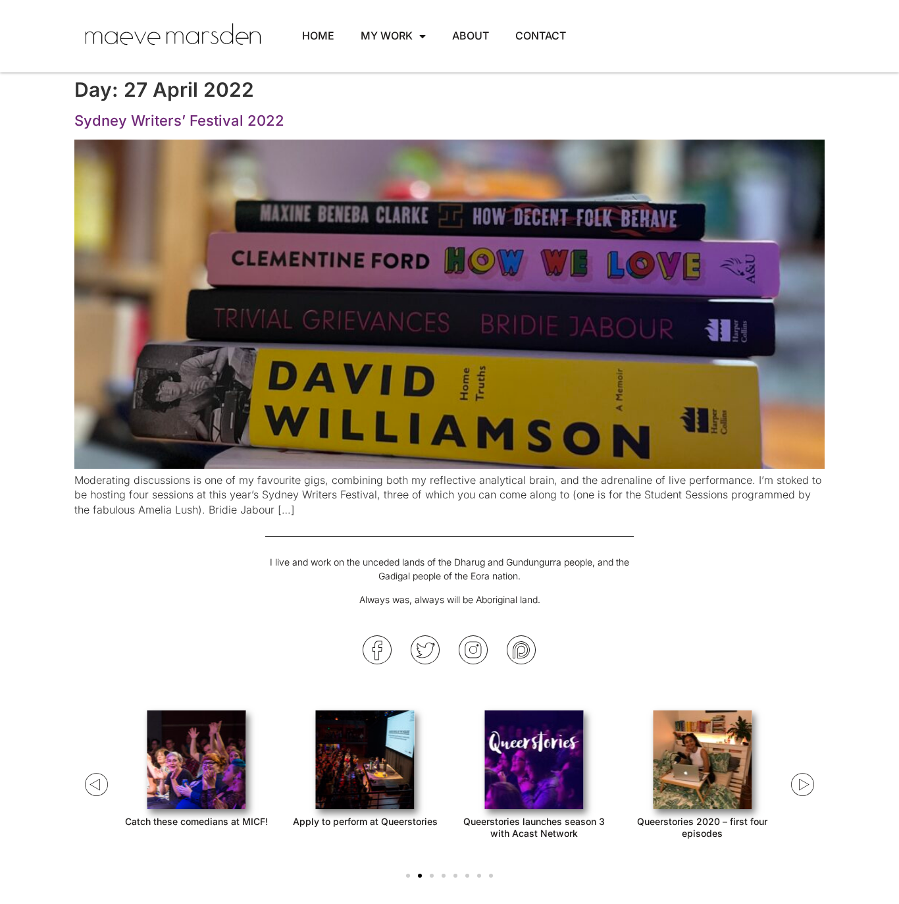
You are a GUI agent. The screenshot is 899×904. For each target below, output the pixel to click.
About (470, 35)
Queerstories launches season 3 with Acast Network (534, 827)
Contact (540, 35)
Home (318, 35)
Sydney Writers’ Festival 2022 (179, 120)
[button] (408, 876)
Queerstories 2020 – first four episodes (702, 827)
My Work (387, 35)
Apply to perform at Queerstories (365, 821)
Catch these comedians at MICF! (196, 821)
